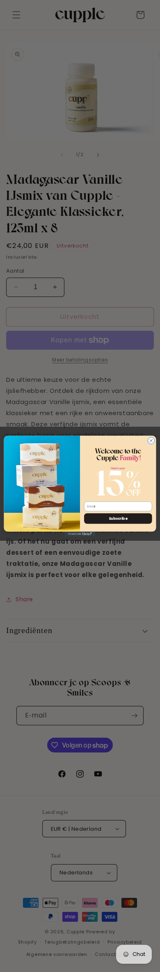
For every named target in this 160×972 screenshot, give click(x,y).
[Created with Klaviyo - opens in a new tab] (80, 534)
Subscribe (118, 518)
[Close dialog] (151, 440)
